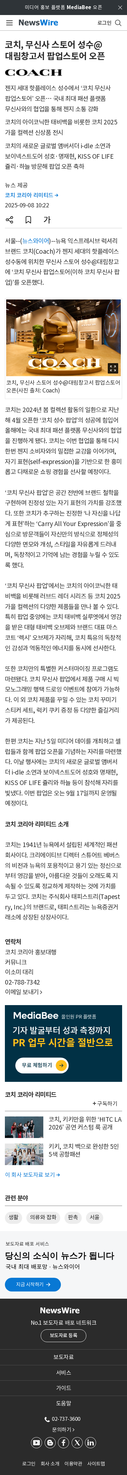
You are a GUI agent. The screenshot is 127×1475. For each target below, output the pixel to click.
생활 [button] (13, 1217)
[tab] (63, 1357)
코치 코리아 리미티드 (31, 195)
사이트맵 (96, 1464)
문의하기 (63, 1429)
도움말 (63, 1403)
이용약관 (73, 1464)
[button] (9, 219)
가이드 (63, 1388)
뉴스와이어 (35, 241)
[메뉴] (8, 23)
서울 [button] (95, 1217)
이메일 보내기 (23, 992)
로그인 (28, 1464)
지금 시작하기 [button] (30, 1284)
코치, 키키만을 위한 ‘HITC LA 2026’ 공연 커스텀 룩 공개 (85, 1123)
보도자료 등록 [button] (64, 1335)
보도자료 (63, 1357)
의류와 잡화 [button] (43, 1217)
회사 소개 (50, 1464)
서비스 (63, 1372)
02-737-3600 (66, 1419)
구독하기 (107, 1103)
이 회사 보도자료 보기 (32, 1174)
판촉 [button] (73, 1217)
